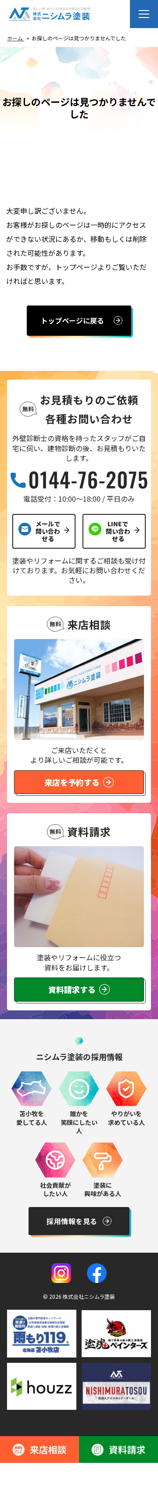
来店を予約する (72, 782)
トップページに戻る (72, 320)
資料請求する (72, 989)
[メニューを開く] (144, 14)
